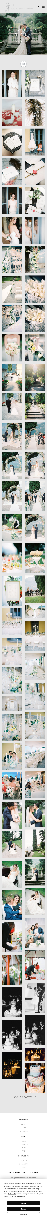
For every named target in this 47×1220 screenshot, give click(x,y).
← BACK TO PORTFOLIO (23, 1097)
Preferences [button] (21, 1196)
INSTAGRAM (23, 1164)
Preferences (23, 1214)
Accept (23, 1203)
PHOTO (24, 1124)
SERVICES (24, 1144)
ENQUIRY (23, 1160)
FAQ (23, 1151)
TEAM (23, 1141)
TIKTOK (24, 1167)
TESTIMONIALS (24, 1147)
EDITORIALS (24, 1131)
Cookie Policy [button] (12, 1194)
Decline (23, 1209)
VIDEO (23, 1128)
